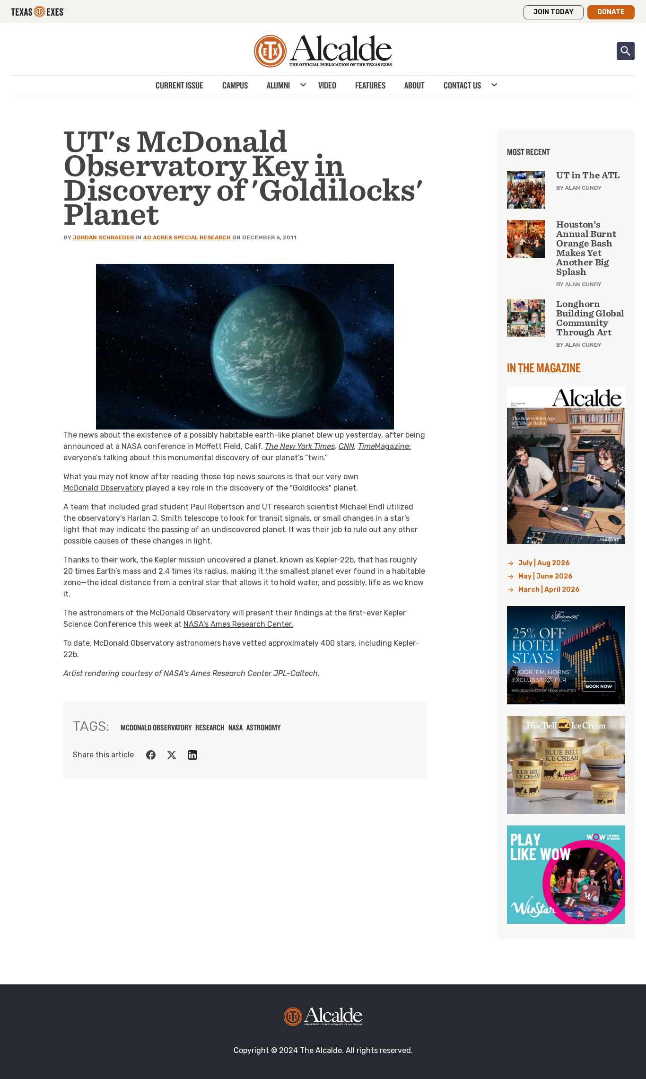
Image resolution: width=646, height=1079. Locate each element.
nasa (235, 727)
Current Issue (179, 85)
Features (370, 85)
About (414, 85)
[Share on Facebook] (151, 755)
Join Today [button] (553, 12)
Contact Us (462, 85)
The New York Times (300, 446)
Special (186, 237)
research (210, 727)
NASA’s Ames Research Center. (238, 624)
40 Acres (157, 237)
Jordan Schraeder (103, 237)
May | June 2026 (545, 576)
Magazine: (393, 446)
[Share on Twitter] (171, 755)
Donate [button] (611, 12)
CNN (346, 446)
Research (215, 237)
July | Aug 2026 (544, 563)
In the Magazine (544, 367)
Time (366, 446)
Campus (235, 85)
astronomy (263, 727)
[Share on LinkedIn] (192, 755)
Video (327, 85)
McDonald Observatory (103, 487)
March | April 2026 (549, 590)
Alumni (278, 85)
